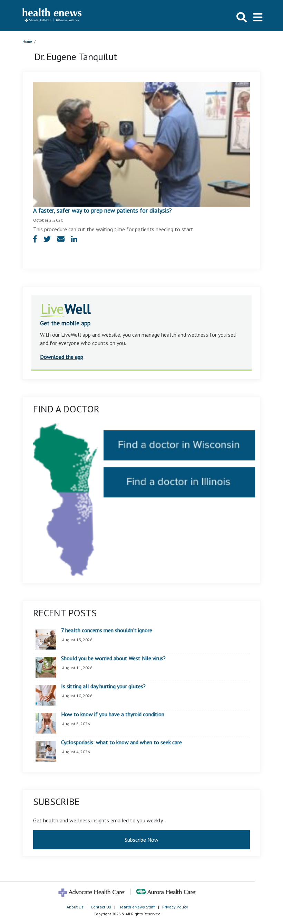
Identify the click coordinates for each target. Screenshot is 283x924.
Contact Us (101, 906)
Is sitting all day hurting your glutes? (103, 686)
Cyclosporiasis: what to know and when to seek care (121, 742)
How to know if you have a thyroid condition (112, 714)
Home (27, 41)
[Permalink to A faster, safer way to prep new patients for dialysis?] (141, 143)
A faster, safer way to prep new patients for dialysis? (104, 210)
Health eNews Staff (136, 906)
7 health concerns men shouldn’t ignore (106, 630)
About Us (75, 906)
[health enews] (52, 15)
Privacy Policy (175, 906)
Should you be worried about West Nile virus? (113, 658)
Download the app (61, 356)
